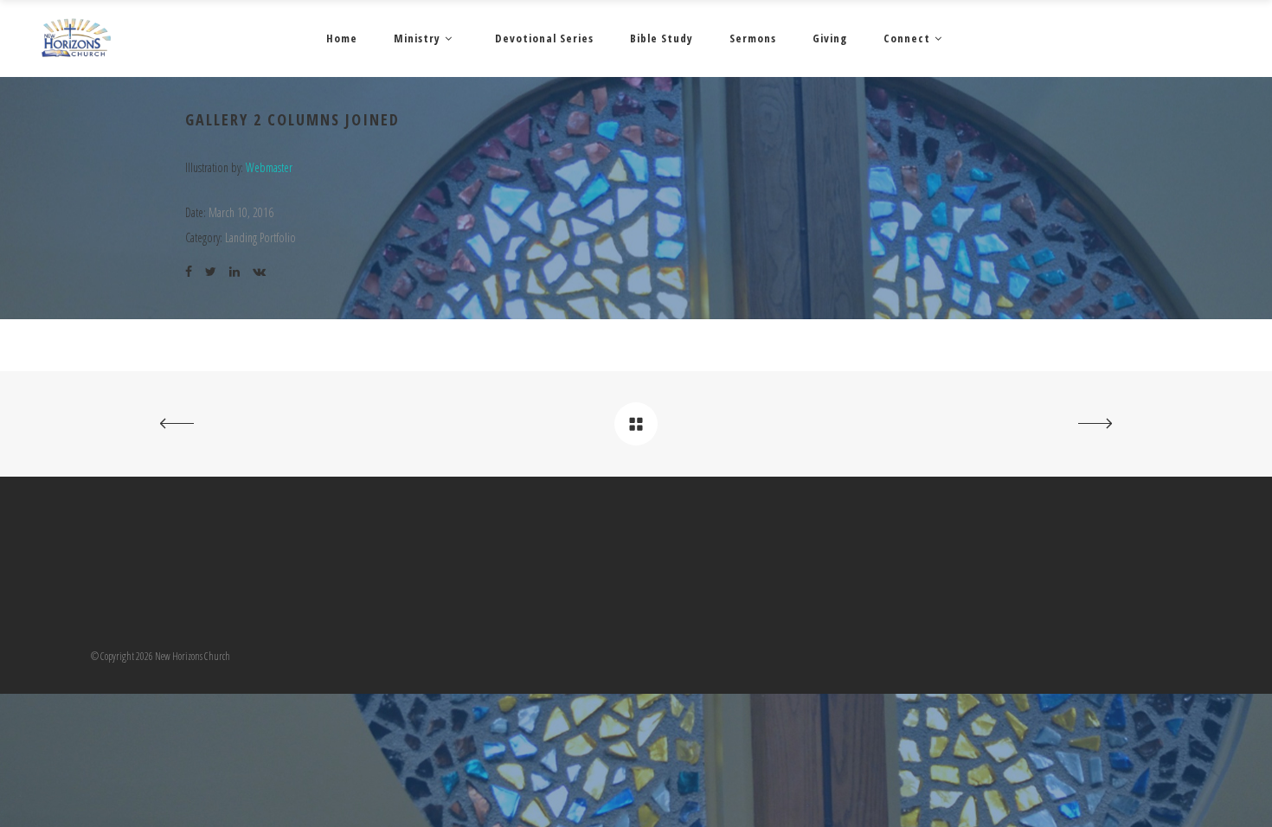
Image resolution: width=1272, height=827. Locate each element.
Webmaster (269, 167)
